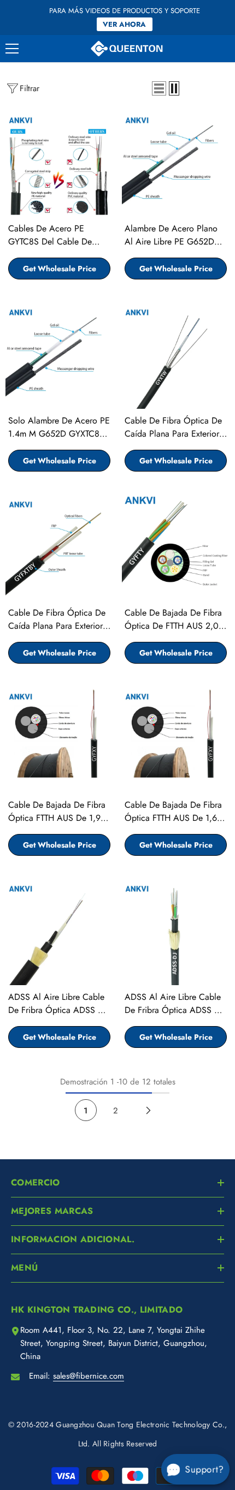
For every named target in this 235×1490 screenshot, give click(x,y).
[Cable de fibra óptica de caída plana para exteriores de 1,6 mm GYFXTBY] (59, 547)
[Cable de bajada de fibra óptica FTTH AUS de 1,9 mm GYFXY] (59, 739)
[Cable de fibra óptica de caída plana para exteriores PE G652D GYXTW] (176, 355)
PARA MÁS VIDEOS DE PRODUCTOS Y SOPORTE (124, 10)
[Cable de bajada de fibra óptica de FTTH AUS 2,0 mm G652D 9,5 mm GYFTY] (176, 547)
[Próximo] (148, 1110)
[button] (159, 88)
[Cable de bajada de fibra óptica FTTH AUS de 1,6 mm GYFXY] (176, 739)
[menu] (12, 48)
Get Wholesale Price (59, 268)
